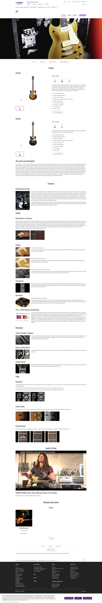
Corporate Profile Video (74, 568)
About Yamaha (72, 564)
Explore (46, 4)
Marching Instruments (19, 578)
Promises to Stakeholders (74, 574)
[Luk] (100, 598)
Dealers (65, 1)
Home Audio (18, 582)
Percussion (17, 576)
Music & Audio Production (20, 569)
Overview (63, 15)
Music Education (37, 564)
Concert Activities (37, 571)
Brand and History (73, 575)
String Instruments (19, 575)
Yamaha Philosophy (73, 572)
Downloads (40, 4)
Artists (34, 4)
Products (29, 4)
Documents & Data (55, 576)
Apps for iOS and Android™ (20, 586)
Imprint (3, 601)
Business (83, 1)
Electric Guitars (53, 7)
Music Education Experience (39, 569)
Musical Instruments (33, 7)
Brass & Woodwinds (19, 574)
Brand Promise (72, 569)
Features (42, 62)
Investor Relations (73, 576)
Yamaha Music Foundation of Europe (40, 568)
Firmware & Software (55, 575)
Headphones (18, 579)
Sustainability (72, 578)
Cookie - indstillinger (69, 598)
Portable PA (18, 580)
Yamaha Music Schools (38, 567)
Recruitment (72, 571)
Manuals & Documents (56, 574)
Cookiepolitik (15, 601)
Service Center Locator (56, 571)
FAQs (53, 569)
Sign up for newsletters (56, 584)
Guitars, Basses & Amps (32, 2)
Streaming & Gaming (19, 583)
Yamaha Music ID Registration (57, 581)
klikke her (5, 599)
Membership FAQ (55, 586)
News (35, 574)
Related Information (64, 62)
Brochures (53, 572)
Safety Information (55, 578)
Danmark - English (77, 1)
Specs (69, 15)
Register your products (56, 585)
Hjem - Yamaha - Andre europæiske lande (22, 7)
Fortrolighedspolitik (9, 601)
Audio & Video (52, 62)
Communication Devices (20, 585)
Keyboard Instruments (19, 568)
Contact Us (54, 567)
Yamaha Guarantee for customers (58, 568)
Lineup (34, 62)
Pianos (17, 567)
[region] (51, 598)
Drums (17, 572)
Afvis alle (78, 598)
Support (69, 1)
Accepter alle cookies (87, 598)
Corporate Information (74, 567)
